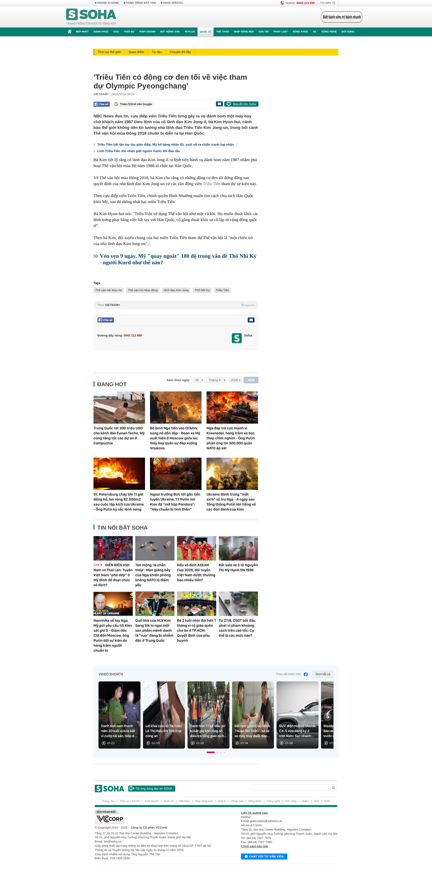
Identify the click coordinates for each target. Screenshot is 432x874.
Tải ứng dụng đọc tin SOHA (153, 788)
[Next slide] (328, 717)
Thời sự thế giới (109, 52)
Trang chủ (108, 801)
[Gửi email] (219, 103)
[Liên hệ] (251, 319)
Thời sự (129, 31)
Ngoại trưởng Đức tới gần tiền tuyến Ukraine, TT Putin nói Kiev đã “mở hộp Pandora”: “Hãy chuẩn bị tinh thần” (175, 502)
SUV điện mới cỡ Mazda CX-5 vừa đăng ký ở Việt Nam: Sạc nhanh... (297, 731)
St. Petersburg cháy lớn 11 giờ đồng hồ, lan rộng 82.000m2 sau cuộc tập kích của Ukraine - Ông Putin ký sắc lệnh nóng (119, 502)
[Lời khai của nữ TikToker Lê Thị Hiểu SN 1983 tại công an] (164, 715)
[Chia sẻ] (102, 104)
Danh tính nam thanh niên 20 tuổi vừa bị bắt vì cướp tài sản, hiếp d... (119, 731)
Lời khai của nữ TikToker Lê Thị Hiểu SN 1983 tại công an (164, 731)
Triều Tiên (211, 183)
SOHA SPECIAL (173, 2)
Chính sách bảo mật (254, 846)
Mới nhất (82, 31)
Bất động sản (170, 31)
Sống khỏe (300, 31)
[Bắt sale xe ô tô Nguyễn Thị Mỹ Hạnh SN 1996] (238, 548)
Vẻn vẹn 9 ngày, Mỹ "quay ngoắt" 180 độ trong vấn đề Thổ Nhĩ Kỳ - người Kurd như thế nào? (178, 259)
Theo (176, 305)
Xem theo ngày (178, 380)
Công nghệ (329, 31)
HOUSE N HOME (108, 2)
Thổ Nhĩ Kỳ (202, 290)
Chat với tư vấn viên (266, 856)
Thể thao (222, 31)
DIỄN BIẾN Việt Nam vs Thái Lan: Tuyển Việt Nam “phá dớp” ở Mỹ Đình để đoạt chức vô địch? (113, 575)
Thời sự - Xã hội (130, 801)
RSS (327, 801)
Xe (314, 31)
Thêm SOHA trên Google (136, 104)
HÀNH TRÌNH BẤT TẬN (141, 2)
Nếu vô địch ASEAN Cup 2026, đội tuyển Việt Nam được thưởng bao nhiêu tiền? (196, 572)
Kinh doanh (148, 31)
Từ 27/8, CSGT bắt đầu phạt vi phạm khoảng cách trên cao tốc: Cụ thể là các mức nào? (237, 628)
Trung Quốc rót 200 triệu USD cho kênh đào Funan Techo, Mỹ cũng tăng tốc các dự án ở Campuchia (119, 435)
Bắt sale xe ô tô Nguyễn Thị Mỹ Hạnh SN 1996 (238, 567)
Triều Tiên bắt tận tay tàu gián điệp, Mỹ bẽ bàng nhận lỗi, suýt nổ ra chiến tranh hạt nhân (166, 144)
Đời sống (348, 31)
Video (305, 801)
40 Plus (190, 31)
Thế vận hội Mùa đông (143, 290)
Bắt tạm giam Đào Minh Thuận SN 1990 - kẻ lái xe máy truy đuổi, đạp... (252, 731)
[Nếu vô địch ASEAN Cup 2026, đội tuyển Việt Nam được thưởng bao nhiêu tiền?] (196, 548)
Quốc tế (205, 31)
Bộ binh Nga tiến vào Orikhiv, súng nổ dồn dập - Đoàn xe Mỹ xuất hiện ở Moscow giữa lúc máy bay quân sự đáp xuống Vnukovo (175, 438)
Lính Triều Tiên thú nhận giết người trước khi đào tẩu (139, 151)
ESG (116, 31)
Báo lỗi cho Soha (244, 104)
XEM (251, 380)
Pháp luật (281, 31)
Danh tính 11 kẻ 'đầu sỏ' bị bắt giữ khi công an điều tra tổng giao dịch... (208, 731)
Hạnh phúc (101, 31)
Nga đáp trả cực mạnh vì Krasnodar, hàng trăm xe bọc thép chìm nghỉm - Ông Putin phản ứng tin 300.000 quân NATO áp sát (230, 438)
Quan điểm (136, 52)
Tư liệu (157, 52)
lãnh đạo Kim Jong (176, 290)
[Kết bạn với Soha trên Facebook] (237, 338)
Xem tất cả (323, 674)
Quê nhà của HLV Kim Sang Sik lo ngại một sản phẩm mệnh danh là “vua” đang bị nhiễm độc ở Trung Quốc (154, 630)
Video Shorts (110, 674)
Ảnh (316, 801)
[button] (211, 752)
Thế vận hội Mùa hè (108, 290)
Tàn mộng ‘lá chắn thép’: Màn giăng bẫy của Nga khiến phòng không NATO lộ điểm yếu (153, 575)
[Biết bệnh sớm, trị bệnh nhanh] (341, 17)
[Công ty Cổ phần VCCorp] (155, 817)
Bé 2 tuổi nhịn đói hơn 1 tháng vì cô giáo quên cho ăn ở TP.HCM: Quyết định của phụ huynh (196, 630)
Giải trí (263, 31)
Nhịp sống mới (244, 31)
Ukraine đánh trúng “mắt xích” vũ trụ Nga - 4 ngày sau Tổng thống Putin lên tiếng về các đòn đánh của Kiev (231, 502)
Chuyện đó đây (180, 52)
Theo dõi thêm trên (288, 674)
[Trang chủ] (91, 16)
